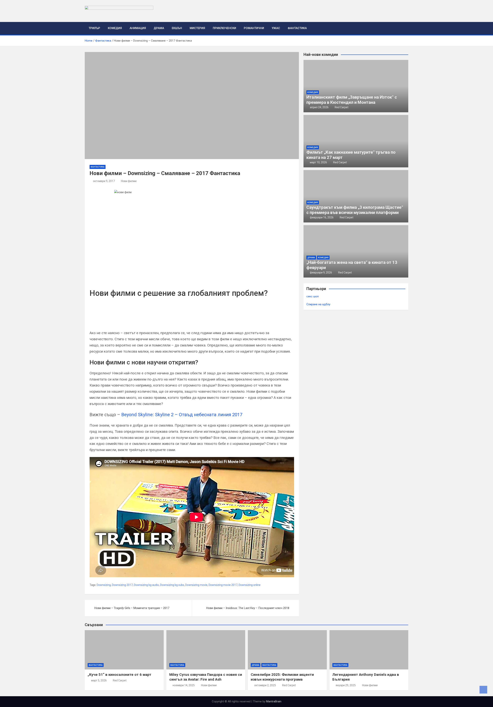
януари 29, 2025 (346, 685)
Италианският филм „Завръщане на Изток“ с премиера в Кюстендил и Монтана (351, 100)
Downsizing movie (196, 584)
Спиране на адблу (318, 304)
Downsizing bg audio (146, 584)
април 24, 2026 (319, 107)
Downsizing (104, 584)
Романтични (254, 28)
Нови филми (129, 181)
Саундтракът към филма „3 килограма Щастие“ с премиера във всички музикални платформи (354, 210)
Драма (159, 28)
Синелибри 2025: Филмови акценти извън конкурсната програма (282, 677)
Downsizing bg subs (172, 584)
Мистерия (197, 28)
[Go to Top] (483, 690)
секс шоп (312, 296)
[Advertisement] (135, 318)
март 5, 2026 (99, 680)
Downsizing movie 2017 (223, 584)
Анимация (138, 28)
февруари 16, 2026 (322, 217)
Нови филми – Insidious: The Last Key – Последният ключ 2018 (247, 608)
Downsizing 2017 (122, 584)
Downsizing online (250, 584)
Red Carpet (341, 107)
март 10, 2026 (318, 162)
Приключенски (224, 28)
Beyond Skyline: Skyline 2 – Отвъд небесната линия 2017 (181, 414)
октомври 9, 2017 (104, 181)
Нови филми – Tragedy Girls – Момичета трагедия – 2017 (131, 608)
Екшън (177, 28)
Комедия (115, 28)
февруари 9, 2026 (321, 272)
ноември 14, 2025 (184, 685)
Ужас (276, 28)
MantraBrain (273, 701)
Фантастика (297, 28)
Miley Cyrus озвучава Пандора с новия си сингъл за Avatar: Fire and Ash (205, 677)
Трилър (94, 28)
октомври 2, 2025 (265, 685)
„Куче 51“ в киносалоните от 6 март (119, 674)
